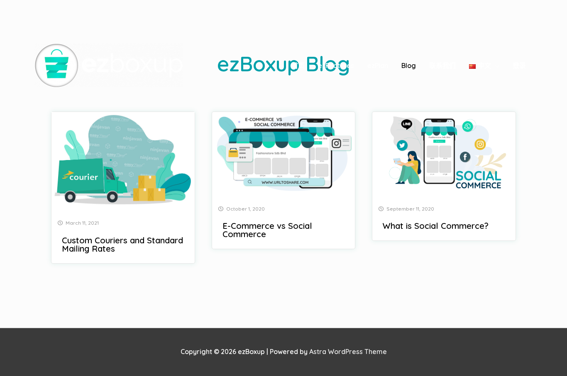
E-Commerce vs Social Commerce (267, 230)
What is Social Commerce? (436, 226)
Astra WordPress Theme (348, 351)
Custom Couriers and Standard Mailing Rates (122, 244)
